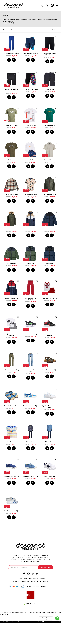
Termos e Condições (44, 559)
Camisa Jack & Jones (11, 194)
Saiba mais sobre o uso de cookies (50, 621)
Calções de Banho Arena (30, 53)
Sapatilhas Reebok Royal (30, 334)
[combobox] (11, 30)
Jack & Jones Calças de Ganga (30, 370)
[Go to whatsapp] (57, 618)
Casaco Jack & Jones (49, 194)
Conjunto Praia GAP (30, 160)
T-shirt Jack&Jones (49, 125)
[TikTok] (33, 573)
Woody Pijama (11, 442)
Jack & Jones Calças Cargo (11, 370)
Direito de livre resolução (30, 561)
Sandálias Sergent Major (49, 370)
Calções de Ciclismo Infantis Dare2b (11, 90)
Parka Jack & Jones (11, 229)
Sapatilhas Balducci (49, 476)
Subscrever (45, 567)
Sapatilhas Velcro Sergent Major (49, 406)
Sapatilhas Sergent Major (30, 406)
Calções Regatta (49, 89)
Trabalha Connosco (40, 555)
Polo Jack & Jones (49, 160)
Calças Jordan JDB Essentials (30, 298)
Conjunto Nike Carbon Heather (11, 334)
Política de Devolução (21, 557)
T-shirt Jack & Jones (11, 125)
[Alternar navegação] (46, 5)
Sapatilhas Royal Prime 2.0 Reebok (50, 334)
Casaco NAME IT (49, 229)
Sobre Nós (16, 555)
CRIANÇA (12, 23)
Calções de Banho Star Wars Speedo (49, 54)
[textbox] (10, 30)
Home (5, 23)
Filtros (56, 29)
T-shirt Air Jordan (30, 125)
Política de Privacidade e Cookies (22, 559)
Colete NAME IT (30, 263)
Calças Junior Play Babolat (11, 53)
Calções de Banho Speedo (31, 89)
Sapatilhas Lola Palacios (11, 476)
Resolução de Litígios (40, 557)
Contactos (27, 555)
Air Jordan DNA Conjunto (49, 298)
